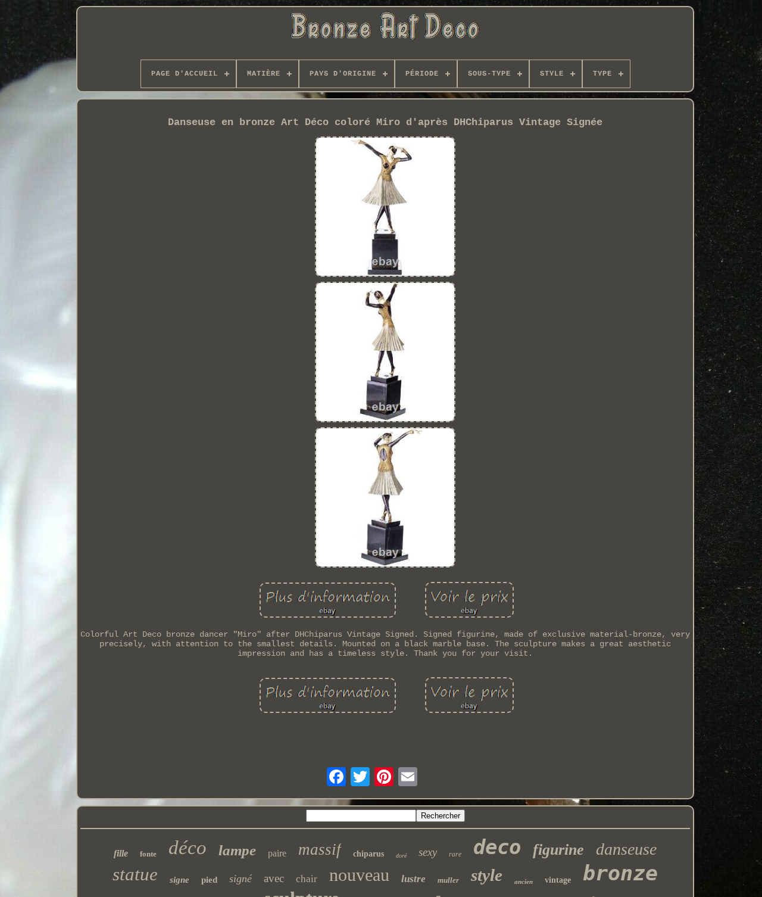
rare (455, 854)
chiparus (368, 853)
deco (497, 847)
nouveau (359, 874)
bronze (620, 873)
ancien (523, 881)
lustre (413, 878)
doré (401, 855)
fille (121, 853)
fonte (148, 853)
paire (277, 853)
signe (179, 879)
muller (448, 880)
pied (209, 879)
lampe (237, 850)
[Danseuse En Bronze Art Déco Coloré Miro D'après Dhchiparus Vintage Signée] (385, 208)
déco (187, 847)
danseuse (626, 849)
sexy (428, 852)
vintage (558, 880)
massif (319, 849)
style (486, 874)
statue (135, 874)
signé (240, 878)
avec (274, 878)
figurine (558, 849)
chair (306, 878)
